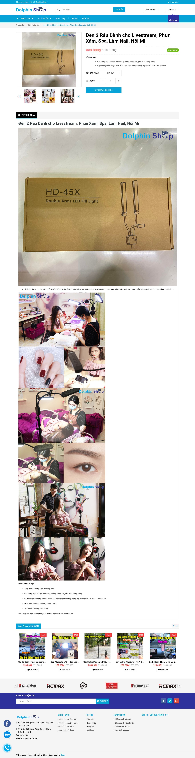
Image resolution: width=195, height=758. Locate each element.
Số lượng (90, 81)
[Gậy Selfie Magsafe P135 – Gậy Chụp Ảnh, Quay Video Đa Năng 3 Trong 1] (65, 646)
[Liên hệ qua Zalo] (7, 734)
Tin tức (74, 19)
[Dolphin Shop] (35, 717)
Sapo (63, 755)
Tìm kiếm (119, 10)
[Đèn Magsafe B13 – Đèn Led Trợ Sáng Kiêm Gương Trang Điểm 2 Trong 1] (32, 646)
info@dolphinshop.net (28, 738)
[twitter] (169, 700)
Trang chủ (25, 19)
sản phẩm (173, 20)
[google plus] (176, 700)
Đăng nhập (151, 10)
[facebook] (163, 700)
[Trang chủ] (35, 9)
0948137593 (23, 735)
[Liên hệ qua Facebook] (7, 723)
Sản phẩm (43, 19)
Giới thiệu (61, 19)
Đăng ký (172, 10)
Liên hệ (85, 19)
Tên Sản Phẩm (92, 73)
